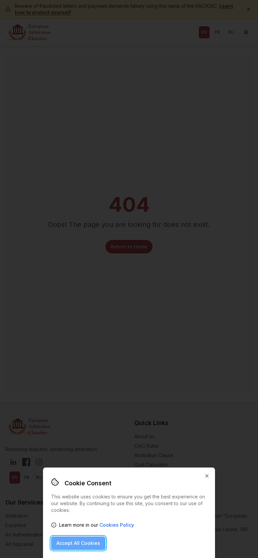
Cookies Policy (116, 525)
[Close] (207, 476)
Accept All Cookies (78, 543)
